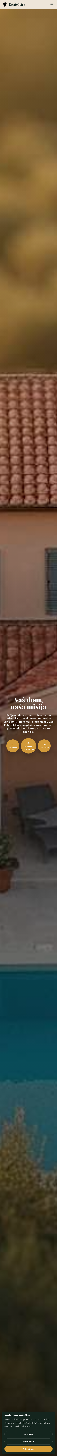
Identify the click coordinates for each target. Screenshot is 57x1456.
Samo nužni (28, 1441)
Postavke (28, 1434)
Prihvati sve (28, 1449)
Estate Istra (17, 4)
